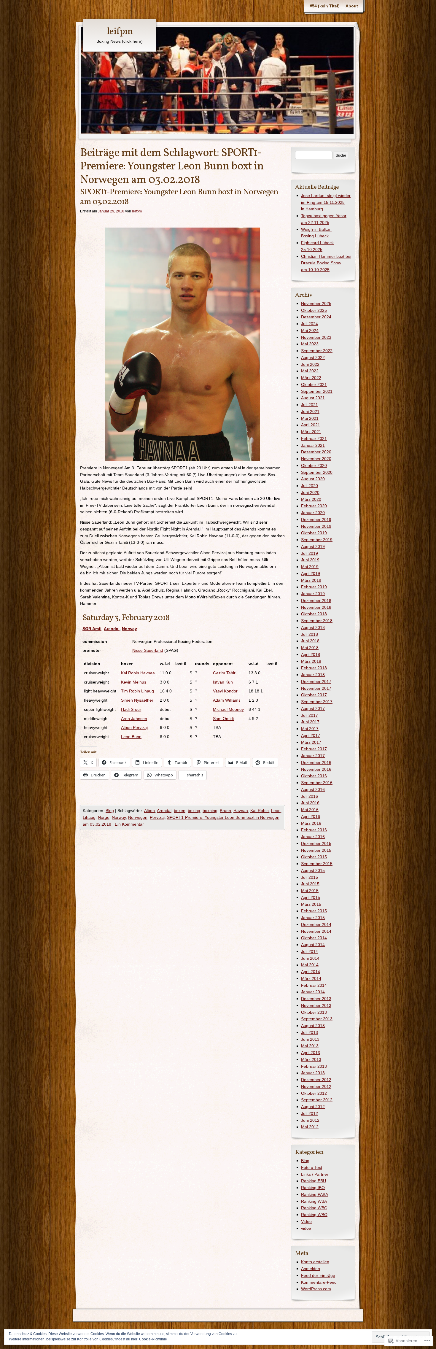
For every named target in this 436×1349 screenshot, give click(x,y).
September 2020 (316, 472)
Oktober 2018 (314, 613)
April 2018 (310, 654)
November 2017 (316, 688)
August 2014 (313, 944)
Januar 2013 (313, 1072)
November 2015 (316, 850)
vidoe (306, 1228)
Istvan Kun (223, 682)
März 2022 (311, 377)
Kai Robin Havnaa (138, 672)
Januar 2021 (313, 445)
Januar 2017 (313, 755)
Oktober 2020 (314, 465)
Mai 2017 (310, 728)
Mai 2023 (310, 343)
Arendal (112, 628)
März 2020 (311, 499)
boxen (179, 810)
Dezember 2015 (316, 843)
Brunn (225, 810)
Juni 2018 (310, 640)
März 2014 (311, 978)
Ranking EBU (313, 1180)
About (352, 6)
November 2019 (316, 526)
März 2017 (311, 742)
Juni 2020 (310, 492)
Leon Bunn (131, 736)
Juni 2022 (310, 364)
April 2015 (310, 897)
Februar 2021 (314, 438)
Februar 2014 (314, 985)
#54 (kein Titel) (325, 6)
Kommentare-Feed (319, 1282)
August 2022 (313, 357)
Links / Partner (314, 1174)
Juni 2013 (310, 1039)
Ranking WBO (314, 1214)
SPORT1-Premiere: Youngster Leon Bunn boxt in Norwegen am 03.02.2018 (179, 197)
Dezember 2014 (316, 924)
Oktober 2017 (314, 694)
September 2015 (316, 863)
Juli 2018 (309, 634)
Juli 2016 (309, 796)
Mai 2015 (310, 890)
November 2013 (316, 1005)
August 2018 (313, 627)
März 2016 (311, 823)
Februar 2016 (314, 829)
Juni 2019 (310, 559)
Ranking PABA (314, 1194)
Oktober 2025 (314, 310)
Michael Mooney (228, 709)
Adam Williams (227, 700)
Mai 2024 (310, 330)
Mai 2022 (310, 370)
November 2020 (316, 458)
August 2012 (313, 1106)
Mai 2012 (310, 1126)
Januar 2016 (313, 836)
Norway (129, 628)
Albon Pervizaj (134, 727)
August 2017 (313, 708)
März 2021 (311, 431)
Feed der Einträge (318, 1275)
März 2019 (311, 580)
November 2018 (316, 607)
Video (306, 1221)
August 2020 (313, 478)
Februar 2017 (314, 748)
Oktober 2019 (314, 532)
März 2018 (311, 661)
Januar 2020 (313, 512)
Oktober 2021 (314, 384)
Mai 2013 (310, 1045)
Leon (276, 810)
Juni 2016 (310, 802)
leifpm (120, 31)
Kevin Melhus (133, 682)
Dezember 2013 (316, 998)
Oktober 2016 (314, 775)
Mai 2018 (310, 647)
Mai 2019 (310, 566)
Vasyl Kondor (225, 691)
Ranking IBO (313, 1187)
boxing (194, 810)
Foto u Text (311, 1167)
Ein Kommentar (129, 824)
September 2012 (316, 1099)
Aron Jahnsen (134, 718)
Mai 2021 (310, 418)
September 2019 (316, 539)
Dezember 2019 (316, 519)
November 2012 (316, 1086)
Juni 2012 (310, 1120)
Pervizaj (157, 817)
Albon (149, 810)
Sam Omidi (223, 718)
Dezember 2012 (316, 1079)
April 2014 (310, 971)
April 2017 (310, 735)
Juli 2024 (309, 323)
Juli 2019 (309, 553)
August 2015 (313, 870)
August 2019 (313, 546)
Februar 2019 (314, 586)
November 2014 (316, 931)
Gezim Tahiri (224, 672)
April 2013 (310, 1052)
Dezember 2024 (316, 316)
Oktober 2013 (314, 1012)
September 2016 (316, 782)
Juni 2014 (310, 958)
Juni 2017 (310, 721)
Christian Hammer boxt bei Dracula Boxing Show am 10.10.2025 (326, 263)
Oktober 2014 (314, 937)
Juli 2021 (309, 404)
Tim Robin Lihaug (137, 691)
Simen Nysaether (137, 700)
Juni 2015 (310, 883)
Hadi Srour (131, 709)
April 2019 (310, 573)
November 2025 (316, 303)
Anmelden (310, 1268)
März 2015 (311, 904)
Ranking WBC (314, 1207)
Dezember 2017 (316, 681)
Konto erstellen (315, 1261)
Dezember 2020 (316, 451)
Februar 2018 (314, 667)
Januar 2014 (313, 991)
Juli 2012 (309, 1113)
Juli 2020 (309, 485)
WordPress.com (316, 1288)
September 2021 (316, 391)
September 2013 (316, 1018)
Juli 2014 (309, 951)
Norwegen (137, 817)
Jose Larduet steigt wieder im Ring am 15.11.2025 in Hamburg (326, 202)
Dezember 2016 (316, 762)
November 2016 (316, 769)
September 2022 (316, 350)
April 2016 (310, 816)
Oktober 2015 (314, 856)
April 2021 (310, 424)
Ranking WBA (314, 1201)
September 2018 (316, 620)
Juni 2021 (310, 411)
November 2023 (316, 337)
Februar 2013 (314, 1066)
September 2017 (316, 701)
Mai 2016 (310, 809)
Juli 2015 (309, 877)
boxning (210, 810)
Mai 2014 (310, 964)
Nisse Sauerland (147, 650)
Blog (110, 810)
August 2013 (313, 1025)
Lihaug (89, 817)
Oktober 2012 (314, 1093)
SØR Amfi (91, 628)
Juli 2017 (309, 715)
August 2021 (313, 397)
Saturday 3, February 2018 (125, 618)
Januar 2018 (313, 674)
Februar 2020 (314, 505)
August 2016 (313, 789)
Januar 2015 (313, 917)
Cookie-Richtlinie (153, 1339)
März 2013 (311, 1059)
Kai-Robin (259, 810)
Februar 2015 (314, 910)
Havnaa (240, 810)
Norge (103, 817)
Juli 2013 (309, 1032)
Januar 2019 (313, 593)
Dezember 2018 (316, 600)
